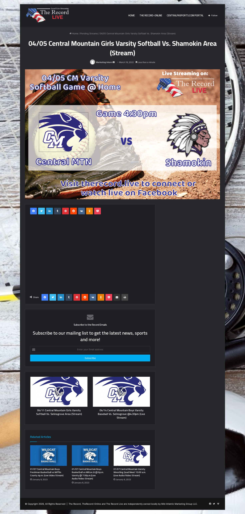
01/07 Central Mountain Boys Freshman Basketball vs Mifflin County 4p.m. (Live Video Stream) (47, 472)
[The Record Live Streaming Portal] (47, 16)
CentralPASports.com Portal (185, 15)
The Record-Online (151, 15)
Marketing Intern (104, 62)
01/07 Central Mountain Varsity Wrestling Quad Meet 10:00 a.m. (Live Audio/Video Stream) (130, 472)
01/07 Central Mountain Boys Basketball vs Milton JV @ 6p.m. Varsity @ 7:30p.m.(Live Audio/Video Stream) (88, 474)
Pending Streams (89, 33)
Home (131, 15)
